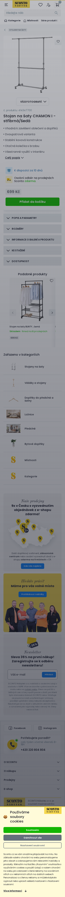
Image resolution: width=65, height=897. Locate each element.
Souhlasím (32, 830)
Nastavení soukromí (32, 845)
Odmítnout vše (33, 837)
